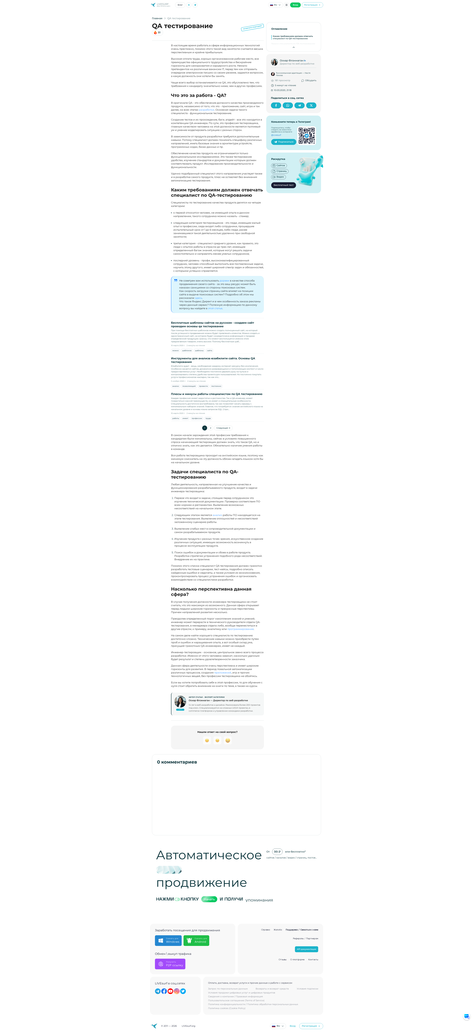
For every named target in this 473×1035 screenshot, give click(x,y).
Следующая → (223, 428)
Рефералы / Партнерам (305, 939)
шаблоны (199, 350)
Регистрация (311, 5)
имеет (185, 418)
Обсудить (310, 80)
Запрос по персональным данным (228, 988)
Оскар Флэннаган (291, 60)
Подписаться (285, 141)
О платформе (297, 960)
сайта (209, 350)
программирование (240, 629)
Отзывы (283, 960)
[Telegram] (195, 5)
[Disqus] (236, 798)
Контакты (313, 960)
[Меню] (286, 5)
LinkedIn (180, 709)
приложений (222, 672)
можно (175, 350)
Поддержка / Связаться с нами (302, 930)
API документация (306, 949)
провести (203, 386)
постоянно (216, 386)
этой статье (215, 308)
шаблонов (187, 350)
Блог (180, 5)
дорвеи (224, 280)
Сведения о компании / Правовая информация (235, 996)
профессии (197, 418)
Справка (265, 930)
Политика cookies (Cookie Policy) (226, 1008)
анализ (175, 386)
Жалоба (278, 930)
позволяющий (189, 386)
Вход (295, 5)
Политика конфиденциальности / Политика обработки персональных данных (253, 1004)
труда (208, 418)
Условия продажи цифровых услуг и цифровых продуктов (241, 992)
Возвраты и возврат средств (272, 988)
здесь (198, 297)
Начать (209, 899)
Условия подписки (307, 988)
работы (175, 418)
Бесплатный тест (284, 185)
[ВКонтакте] (188, 5)
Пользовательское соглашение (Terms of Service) (236, 1000)
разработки (206, 109)
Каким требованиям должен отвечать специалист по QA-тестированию (293, 37)
